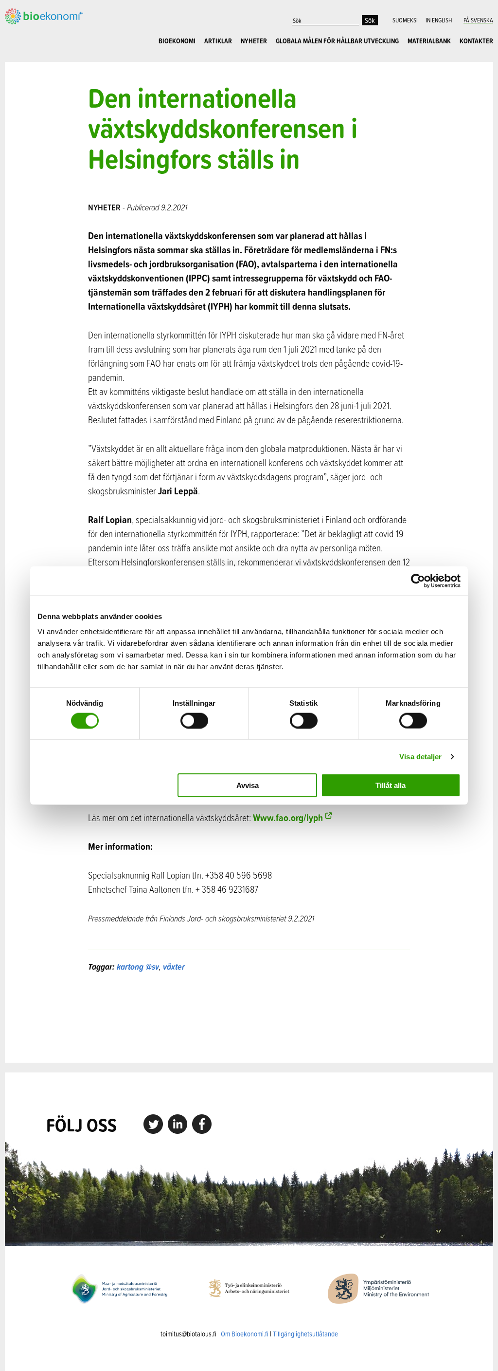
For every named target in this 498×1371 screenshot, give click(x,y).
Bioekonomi (177, 41)
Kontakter (476, 41)
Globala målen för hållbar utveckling (337, 41)
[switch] (194, 720)
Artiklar (218, 41)
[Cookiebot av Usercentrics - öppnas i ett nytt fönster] (418, 580)
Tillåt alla (390, 785)
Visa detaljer (420, 756)
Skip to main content (39, 23)
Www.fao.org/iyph (288, 817)
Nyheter (254, 41)
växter (174, 966)
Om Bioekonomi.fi (244, 1334)
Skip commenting (249, 1017)
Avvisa (247, 785)
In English (439, 20)
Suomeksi (405, 20)
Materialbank (429, 41)
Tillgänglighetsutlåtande (305, 1334)
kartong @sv (138, 966)
